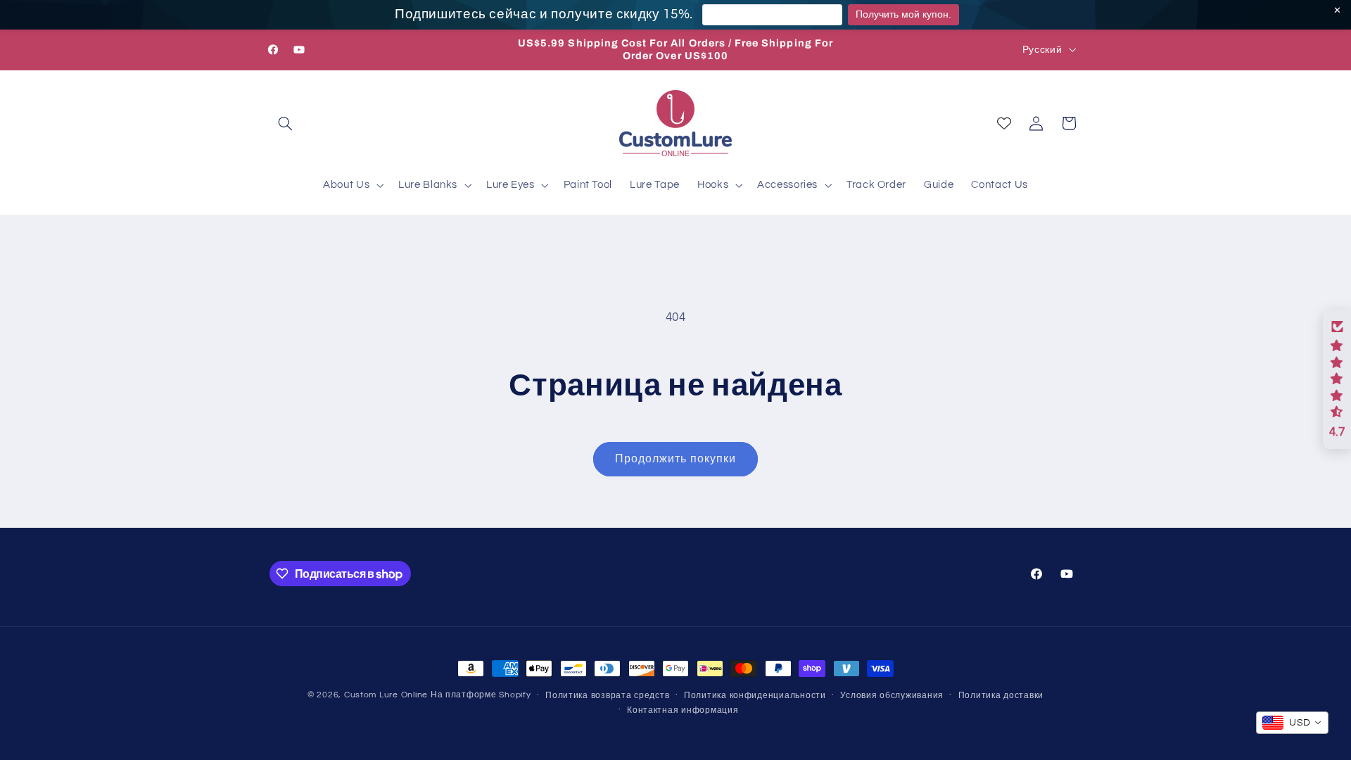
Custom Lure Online (386, 695)
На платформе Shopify (481, 695)
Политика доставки (1001, 695)
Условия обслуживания (892, 695)
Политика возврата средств (607, 695)
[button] (285, 123)
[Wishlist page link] (1004, 123)
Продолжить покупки (675, 458)
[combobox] (1292, 722)
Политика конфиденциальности (755, 695)
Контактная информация (682, 710)
